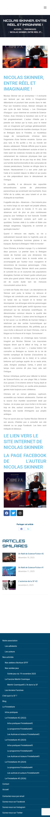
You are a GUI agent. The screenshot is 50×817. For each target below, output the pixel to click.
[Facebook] (7, 513)
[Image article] (9, 557)
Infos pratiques (11, 712)
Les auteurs (10, 652)
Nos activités (7, 657)
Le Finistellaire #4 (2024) (15, 762)
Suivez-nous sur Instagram (13, 807)
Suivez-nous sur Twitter (12, 813)
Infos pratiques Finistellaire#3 (20, 745)
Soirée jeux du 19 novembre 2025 (21, 674)
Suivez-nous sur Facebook (13, 802)
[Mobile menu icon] (45, 7)
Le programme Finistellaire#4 (19, 767)
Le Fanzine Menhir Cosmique (17, 679)
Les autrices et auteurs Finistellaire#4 (23, 773)
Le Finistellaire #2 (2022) (15, 718)
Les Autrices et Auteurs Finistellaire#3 (23, 756)
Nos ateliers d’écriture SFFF (16, 663)
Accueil (5, 789)
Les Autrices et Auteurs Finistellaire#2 (23, 734)
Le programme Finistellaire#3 (19, 751)
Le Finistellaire (8, 707)
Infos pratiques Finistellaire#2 (20, 723)
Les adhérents (11, 646)
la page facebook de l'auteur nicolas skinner (25, 461)
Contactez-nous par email (13, 796)
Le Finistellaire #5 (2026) (15, 778)
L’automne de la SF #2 (28, 581)
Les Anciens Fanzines (14, 690)
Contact (5, 784)
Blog (4, 701)
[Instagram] (20, 513)
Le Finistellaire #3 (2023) (15, 740)
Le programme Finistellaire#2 (19, 729)
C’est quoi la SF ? (9, 696)
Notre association (9, 640)
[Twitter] (13, 513)
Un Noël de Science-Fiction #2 (31, 554)
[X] (28, 529)
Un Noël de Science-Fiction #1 (31, 567)
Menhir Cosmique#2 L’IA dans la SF (22, 685)
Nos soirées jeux (12, 668)
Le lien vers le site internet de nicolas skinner (23, 441)
